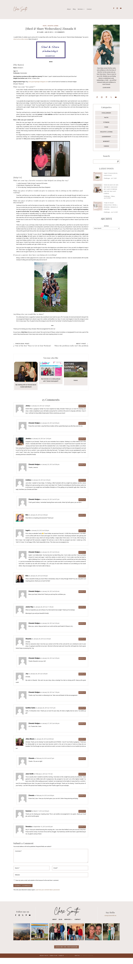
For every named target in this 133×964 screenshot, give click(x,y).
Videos (106, 146)
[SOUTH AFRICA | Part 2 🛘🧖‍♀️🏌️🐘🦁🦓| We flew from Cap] (21, 931)
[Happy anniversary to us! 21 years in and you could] (93, 931)
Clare (41, 32)
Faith (45, 25)
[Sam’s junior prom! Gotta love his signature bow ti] (111, 931)
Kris (27, 576)
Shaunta (28, 639)
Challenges (106, 113)
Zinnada (31, 758)
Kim (27, 515)
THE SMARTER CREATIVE (86, 955)
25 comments (59, 32)
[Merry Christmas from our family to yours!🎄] (75, 931)
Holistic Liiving (53, 25)
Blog (74, 9)
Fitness (106, 122)
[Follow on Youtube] (120, 8)
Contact (89, 9)
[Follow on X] (22, 915)
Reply (82, 406)
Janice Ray (29, 607)
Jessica (28, 438)
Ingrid (28, 530)
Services (80, 9)
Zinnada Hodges (34, 423)
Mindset (106, 141)
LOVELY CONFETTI (69, 955)
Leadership (106, 136)
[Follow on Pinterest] (26, 915)
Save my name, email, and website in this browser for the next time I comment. (37, 880)
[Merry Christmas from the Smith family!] (57, 931)
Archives (106, 226)
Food (106, 127)
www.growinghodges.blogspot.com (38, 81)
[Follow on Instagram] (117, 8)
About (69, 9)
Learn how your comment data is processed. (47, 889)
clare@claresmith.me (110, 915)
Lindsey (28, 480)
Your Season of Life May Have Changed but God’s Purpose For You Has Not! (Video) (111, 189)
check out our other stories (20, 39)
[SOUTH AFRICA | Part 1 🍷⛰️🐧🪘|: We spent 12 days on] (39, 931)
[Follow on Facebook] (113, 8)
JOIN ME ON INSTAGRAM (66, 947)
